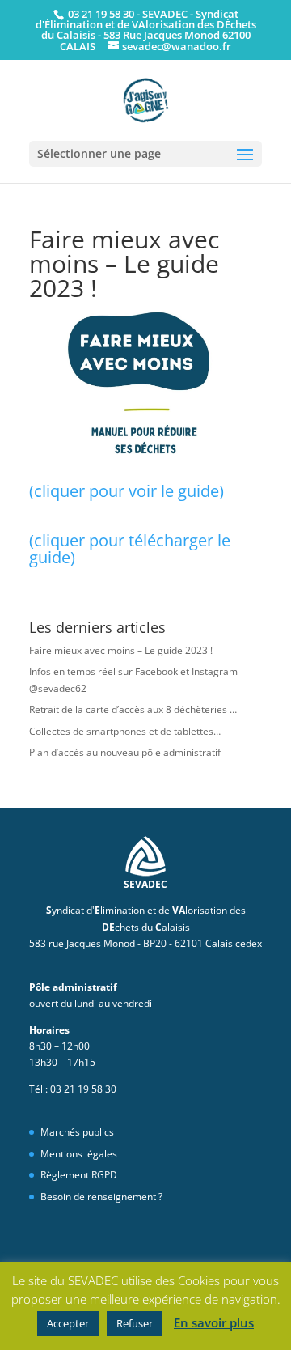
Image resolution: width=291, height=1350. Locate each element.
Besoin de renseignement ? (101, 1197)
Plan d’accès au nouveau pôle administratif (125, 752)
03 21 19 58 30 (99, 13)
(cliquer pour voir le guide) (126, 491)
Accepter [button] (68, 1323)
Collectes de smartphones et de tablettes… (125, 731)
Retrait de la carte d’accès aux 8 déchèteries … (133, 709)
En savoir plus (214, 1322)
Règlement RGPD (78, 1175)
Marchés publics (77, 1132)
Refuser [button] (134, 1323)
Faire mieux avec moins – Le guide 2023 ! (121, 650)
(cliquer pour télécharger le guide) (129, 548)
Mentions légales (78, 1154)
